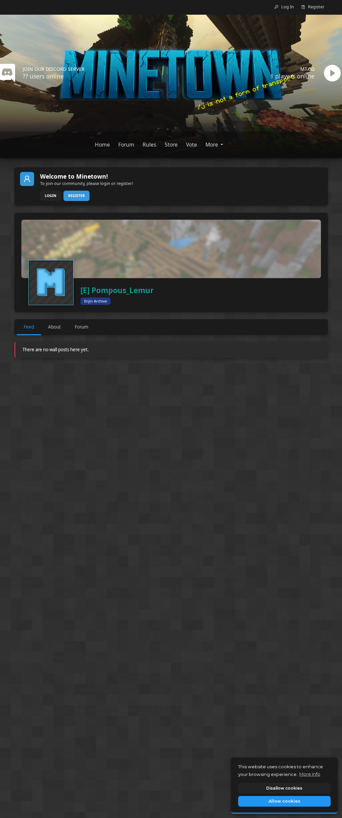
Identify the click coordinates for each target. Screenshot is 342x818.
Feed (29, 327)
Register (76, 195)
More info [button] (309, 774)
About (54, 327)
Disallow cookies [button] (284, 788)
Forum (81, 327)
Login (50, 195)
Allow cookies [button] (284, 801)
